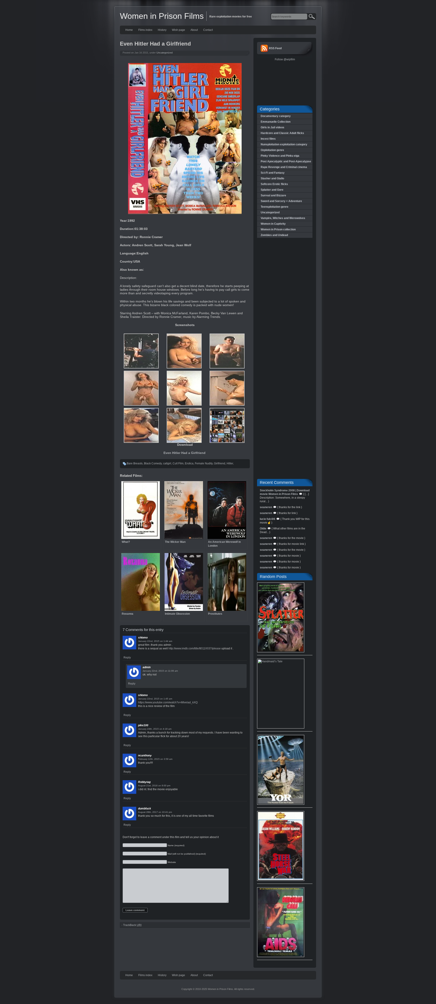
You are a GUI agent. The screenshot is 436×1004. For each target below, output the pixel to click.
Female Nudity (204, 463)
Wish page (178, 30)
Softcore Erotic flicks (274, 184)
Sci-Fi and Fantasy (273, 172)
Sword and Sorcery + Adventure (281, 201)
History (162, 30)
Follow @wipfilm (285, 59)
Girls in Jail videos (272, 127)
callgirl (167, 463)
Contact (208, 30)
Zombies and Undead (274, 235)
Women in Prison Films (162, 16)
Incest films (268, 138)
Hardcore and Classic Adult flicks (282, 133)
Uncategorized (164, 52)
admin (147, 667)
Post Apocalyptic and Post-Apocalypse (286, 161)
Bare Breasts (135, 463)
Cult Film (178, 463)
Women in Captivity (273, 223)
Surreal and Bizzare (273, 195)
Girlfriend (219, 463)
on (161, 641)
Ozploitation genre (272, 150)
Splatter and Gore (272, 189)
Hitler (230, 463)
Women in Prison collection (278, 229)
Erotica (189, 463)
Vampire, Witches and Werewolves (283, 218)
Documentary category (276, 116)
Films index (145, 30)
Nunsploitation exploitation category (284, 144)
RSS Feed (275, 48)
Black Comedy (153, 463)
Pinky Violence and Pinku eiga (280, 155)
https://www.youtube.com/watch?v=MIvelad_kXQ (168, 702)
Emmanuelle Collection (275, 121)
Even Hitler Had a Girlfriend (185, 453)
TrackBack (132, 925)
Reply (127, 657)
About (194, 30)
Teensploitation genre (274, 206)
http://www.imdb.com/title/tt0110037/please (194, 648)
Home (129, 30)
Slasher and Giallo (272, 178)
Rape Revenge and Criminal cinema (284, 167)
